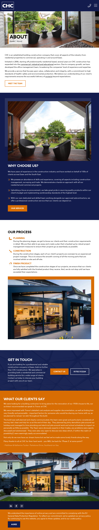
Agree (14, 524)
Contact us (59, 371)
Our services (17, 208)
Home (12, 41)
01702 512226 (80, 371)
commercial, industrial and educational (37, 64)
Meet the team (15, 83)
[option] (49, 426)
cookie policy (75, 518)
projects (48, 76)
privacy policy (84, 516)
